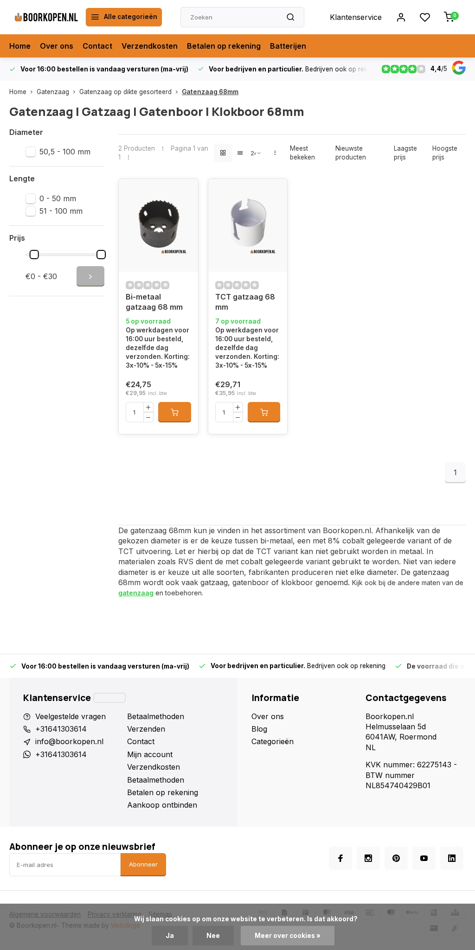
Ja (170, 935)
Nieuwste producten (350, 153)
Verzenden (146, 728)
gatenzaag (136, 593)
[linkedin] (451, 858)
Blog (259, 728)
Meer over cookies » (288, 935)
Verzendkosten (150, 46)
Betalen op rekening (224, 46)
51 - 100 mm (61, 211)
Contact (97, 46)
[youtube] (424, 858)
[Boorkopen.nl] (46, 17)
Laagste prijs (405, 153)
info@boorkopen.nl (69, 741)
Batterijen (288, 46)
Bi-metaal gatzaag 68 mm (154, 302)
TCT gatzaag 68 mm (245, 302)
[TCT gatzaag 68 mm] (247, 225)
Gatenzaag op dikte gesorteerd (125, 92)
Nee (213, 935)
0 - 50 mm (57, 198)
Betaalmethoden (155, 716)
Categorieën (272, 741)
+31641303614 (61, 728)
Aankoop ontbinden (162, 805)
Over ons (56, 46)
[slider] (34, 254)
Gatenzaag (53, 92)
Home (20, 46)
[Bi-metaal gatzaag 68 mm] (158, 225)
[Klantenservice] (109, 698)
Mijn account (150, 754)
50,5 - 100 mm (64, 151)
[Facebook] (340, 858)
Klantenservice (356, 17)
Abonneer (143, 864)
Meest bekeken (302, 153)
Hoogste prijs (444, 153)
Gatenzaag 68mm (210, 92)
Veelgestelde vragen (70, 716)
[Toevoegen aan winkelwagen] (174, 412)
